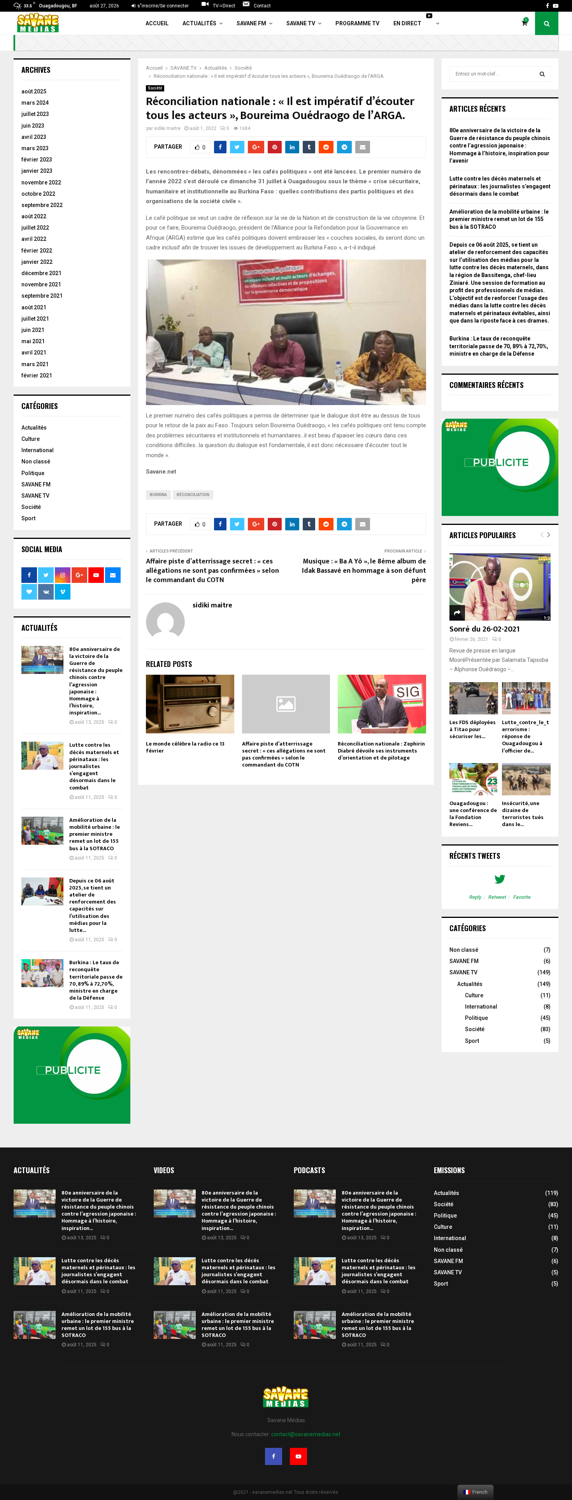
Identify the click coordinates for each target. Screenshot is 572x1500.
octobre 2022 (38, 194)
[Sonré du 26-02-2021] (500, 587)
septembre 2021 (42, 296)
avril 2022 (33, 239)
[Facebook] (273, 1456)
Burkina (158, 495)
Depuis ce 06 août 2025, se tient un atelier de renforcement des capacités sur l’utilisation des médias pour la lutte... (92, 905)
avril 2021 (33, 352)
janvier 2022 (37, 262)
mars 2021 (35, 364)
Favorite (522, 897)
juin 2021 (32, 330)
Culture (30, 439)
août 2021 (33, 307)
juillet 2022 (35, 228)
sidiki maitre (167, 128)
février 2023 (36, 159)
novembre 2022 (41, 182)
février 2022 (36, 250)
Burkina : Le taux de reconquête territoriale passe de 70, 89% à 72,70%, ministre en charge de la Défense (96, 980)
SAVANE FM (251, 23)
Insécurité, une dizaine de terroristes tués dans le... (523, 814)
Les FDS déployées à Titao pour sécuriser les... (472, 729)
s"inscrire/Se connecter (162, 6)
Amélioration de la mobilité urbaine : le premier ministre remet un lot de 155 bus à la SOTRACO (94, 834)
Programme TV (357, 23)
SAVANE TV (300, 23)
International (37, 450)
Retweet (497, 897)
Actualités (199, 23)
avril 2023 (33, 137)
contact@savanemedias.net (305, 1434)
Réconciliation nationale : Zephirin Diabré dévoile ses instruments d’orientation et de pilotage (381, 750)
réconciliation (193, 495)
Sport (28, 518)
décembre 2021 (41, 273)
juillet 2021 (35, 319)
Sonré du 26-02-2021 (484, 629)
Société (155, 88)
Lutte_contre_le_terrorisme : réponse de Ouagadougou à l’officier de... (525, 736)
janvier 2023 (37, 171)
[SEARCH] (542, 74)
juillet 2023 (35, 114)
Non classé (35, 461)
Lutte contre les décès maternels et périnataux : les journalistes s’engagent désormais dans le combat (94, 766)
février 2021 (36, 375)
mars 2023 (35, 148)
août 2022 (33, 216)
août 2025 (33, 91)
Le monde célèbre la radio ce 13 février (185, 747)
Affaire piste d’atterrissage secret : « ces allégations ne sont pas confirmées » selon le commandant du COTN (212, 571)
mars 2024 (35, 103)
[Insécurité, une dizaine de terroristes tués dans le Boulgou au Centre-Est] (526, 779)
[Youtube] (298, 1456)
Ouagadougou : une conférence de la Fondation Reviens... (473, 814)
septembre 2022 (42, 205)
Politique (32, 473)
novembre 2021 (41, 284)
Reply (475, 897)
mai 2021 (33, 341)
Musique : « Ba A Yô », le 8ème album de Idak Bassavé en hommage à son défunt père (364, 571)
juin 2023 (32, 126)
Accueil (157, 23)
